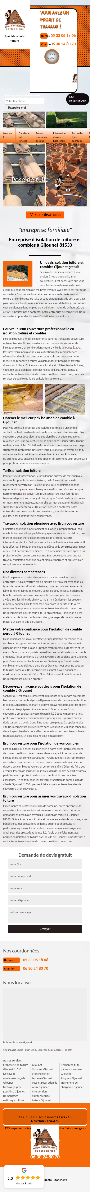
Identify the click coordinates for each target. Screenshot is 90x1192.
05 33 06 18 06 (63, 36)
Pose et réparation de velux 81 (41, 137)
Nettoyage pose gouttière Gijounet (14, 1089)
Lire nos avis (24, 1184)
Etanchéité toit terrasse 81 (24, 137)
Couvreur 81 (7, 135)
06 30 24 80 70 (63, 44)
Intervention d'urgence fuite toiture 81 (59, 137)
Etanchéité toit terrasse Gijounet (42, 1076)
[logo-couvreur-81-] (45, 1138)
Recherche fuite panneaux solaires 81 (77, 137)
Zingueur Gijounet (71, 1078)
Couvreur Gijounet (42, 1069)
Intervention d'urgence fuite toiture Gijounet (41, 1096)
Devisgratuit (52, 56)
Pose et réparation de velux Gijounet (44, 1085)
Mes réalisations (45, 215)
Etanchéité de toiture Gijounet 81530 (15, 1067)
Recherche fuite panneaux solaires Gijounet (71, 1070)
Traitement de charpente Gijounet (72, 1085)
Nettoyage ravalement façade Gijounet (14, 1078)
